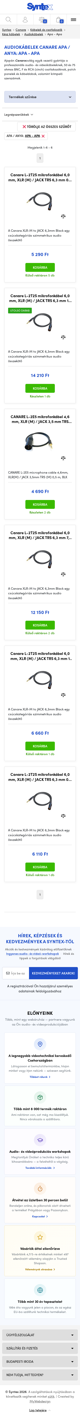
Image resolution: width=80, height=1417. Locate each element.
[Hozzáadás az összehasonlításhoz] (63, 216)
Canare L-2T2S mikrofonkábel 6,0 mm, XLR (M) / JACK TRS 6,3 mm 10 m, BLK (40, 298)
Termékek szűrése (22, 96)
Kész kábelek (11, 34)
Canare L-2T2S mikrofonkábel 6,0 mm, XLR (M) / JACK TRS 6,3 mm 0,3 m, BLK (40, 777)
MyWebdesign (40, 1401)
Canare (21, 29)
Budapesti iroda (19, 1361)
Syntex (6, 29)
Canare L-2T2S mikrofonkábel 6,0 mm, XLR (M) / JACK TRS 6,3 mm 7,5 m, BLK (40, 535)
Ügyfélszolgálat (20, 1335)
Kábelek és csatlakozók (46, 29)
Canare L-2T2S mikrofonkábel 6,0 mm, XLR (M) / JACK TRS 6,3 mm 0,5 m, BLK (40, 177)
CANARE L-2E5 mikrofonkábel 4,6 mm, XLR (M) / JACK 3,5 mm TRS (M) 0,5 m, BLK (40, 419)
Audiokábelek (33, 34)
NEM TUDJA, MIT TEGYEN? (24, 1374)
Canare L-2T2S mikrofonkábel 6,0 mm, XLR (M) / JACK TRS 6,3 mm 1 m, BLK (40, 656)
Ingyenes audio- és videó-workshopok (32, 953)
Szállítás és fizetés (22, 1348)
